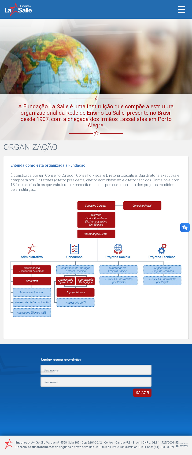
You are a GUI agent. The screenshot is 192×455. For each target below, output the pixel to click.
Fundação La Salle (24, 10)
